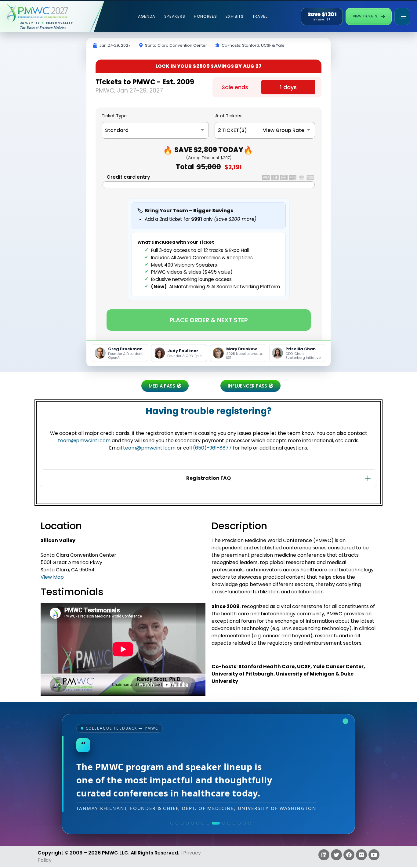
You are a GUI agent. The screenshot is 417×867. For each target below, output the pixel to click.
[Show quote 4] (187, 823)
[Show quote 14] (244, 823)
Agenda (146, 16)
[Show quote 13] (239, 823)
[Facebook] (348, 854)
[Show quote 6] (197, 823)
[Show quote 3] (182, 823)
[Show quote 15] (249, 823)
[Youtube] (373, 854)
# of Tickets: (228, 116)
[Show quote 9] (216, 823)
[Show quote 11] (228, 823)
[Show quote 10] (223, 823)
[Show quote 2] (177, 823)
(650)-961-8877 (212, 447)
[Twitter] (336, 854)
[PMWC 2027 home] (47, 13)
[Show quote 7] (202, 823)
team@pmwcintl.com (84, 440)
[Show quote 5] (192, 823)
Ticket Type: (115, 116)
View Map (52, 577)
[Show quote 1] (171, 823)
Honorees (205, 16)
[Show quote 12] (234, 823)
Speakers (174, 16)
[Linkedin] (323, 854)
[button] (165, 386)
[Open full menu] (402, 16)
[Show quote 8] (208, 823)
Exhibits (235, 16)
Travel (259, 16)
